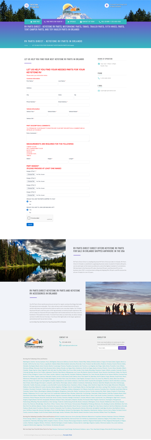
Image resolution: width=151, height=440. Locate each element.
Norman (97, 374)
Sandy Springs (76, 395)
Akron (48, 389)
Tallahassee (31, 393)
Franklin (32, 385)
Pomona (63, 366)
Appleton (58, 387)
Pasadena (69, 366)
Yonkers (44, 406)
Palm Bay (110, 393)
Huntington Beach (34, 366)
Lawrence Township (100, 389)
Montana (25, 368)
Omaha (54, 376)
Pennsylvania (76, 404)
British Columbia (60, 416)
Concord (122, 397)
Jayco (88, 429)
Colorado (119, 370)
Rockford (94, 385)
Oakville (53, 423)
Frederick (60, 402)
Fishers (36, 391)
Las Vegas (69, 368)
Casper (103, 370)
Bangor (36, 412)
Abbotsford (91, 416)
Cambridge (103, 408)
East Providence (66, 408)
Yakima (89, 361)
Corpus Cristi (42, 374)
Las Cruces (77, 372)
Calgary (39, 418)
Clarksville (26, 385)
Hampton (74, 399)
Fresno (42, 364)
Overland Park (122, 374)
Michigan (64, 387)
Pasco (47, 361)
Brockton (109, 408)
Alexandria (68, 399)
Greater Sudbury (68, 423)
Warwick (46, 408)
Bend (122, 361)
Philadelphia (84, 404)
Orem (83, 370)
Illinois (80, 385)
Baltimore (46, 402)
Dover (97, 402)
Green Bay (32, 387)
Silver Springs (53, 402)
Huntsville (70, 391)
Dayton (53, 389)
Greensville (49, 397)
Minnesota (26, 378)
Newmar (54, 429)
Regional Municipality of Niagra (116, 420)
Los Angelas (91, 366)
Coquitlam (98, 416)
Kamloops (110, 416)
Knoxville (113, 383)
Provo (71, 370)
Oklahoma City (86, 374)
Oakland (54, 364)
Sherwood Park (74, 418)
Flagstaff (44, 370)
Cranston (52, 408)
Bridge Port (92, 406)
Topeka (37, 376)
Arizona (99, 368)
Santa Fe (90, 372)
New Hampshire (85, 410)
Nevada (63, 368)
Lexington (44, 385)
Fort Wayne (83, 389)
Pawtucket (58, 408)
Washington (26, 361)
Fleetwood (61, 429)
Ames (111, 378)
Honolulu (96, 412)
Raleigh (70, 397)
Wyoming (92, 370)
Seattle (33, 361)
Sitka (71, 412)
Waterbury (118, 406)
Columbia (52, 380)
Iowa (66, 378)
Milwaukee (122, 385)
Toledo (44, 389)
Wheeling (33, 402)
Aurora (36, 372)
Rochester (50, 406)
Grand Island (65, 376)
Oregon (103, 361)
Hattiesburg (88, 383)
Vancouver (60, 361)
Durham (83, 397)
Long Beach (47, 364)
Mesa (114, 368)
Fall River (29, 410)
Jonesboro (106, 380)
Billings (31, 368)
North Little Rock (115, 380)
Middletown (108, 402)
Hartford (112, 406)
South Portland (43, 412)
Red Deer (51, 418)
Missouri (25, 380)
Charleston (110, 395)
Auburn (98, 361)
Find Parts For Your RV (54, 22)
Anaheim (66, 364)
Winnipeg (40, 420)
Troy (122, 387)
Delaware (85, 402)
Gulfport (75, 383)
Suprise (35, 370)
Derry (110, 410)
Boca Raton (33, 395)
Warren (83, 387)
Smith (86, 380)
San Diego (99, 366)
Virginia (25, 399)
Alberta (34, 418)
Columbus (26, 389)
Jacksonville (98, 391)
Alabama (49, 391)
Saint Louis (39, 380)
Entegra (102, 429)
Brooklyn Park (61, 378)
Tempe (31, 370)
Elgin (110, 385)
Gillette (108, 370)
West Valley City (64, 370)
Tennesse (95, 383)
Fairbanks (67, 412)
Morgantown (117, 399)
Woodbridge (39, 404)
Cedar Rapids (80, 378)
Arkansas (75, 380)
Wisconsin (115, 385)
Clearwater (94, 393)
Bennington (76, 410)
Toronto (60, 420)
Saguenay (39, 425)
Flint (108, 387)
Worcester (89, 408)
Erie (102, 404)
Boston (83, 408)
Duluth (46, 378)
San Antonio (111, 372)
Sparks (95, 368)
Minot (124, 376)
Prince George (27, 418)
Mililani (101, 412)
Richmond (52, 399)
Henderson (79, 368)
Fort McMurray (84, 418)
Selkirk (45, 420)
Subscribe (122, 348)
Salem (113, 361)
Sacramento (75, 366)
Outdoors (83, 429)
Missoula (36, 368)
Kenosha (48, 387)
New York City (27, 406)
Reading (106, 404)
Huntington (109, 399)
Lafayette (49, 383)
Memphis (107, 383)
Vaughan (36, 423)
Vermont (41, 410)
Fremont (88, 364)
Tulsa (92, 374)
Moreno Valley (121, 364)
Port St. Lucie (39, 393)
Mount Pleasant (34, 397)
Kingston (92, 423)
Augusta (58, 395)
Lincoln (58, 376)
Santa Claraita (44, 366)
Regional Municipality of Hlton (98, 420)
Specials (73, 22)
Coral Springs (87, 393)
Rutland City (69, 410)
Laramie (113, 370)
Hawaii (81, 412)
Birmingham (55, 391)
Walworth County (40, 387)
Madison (25, 387)
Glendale (25, 366)
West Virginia (94, 399)
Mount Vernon (76, 406)
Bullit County (57, 385)
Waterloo (106, 378)
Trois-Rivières (47, 425)
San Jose (36, 364)
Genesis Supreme (118, 429)
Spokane (42, 361)
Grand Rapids (77, 387)
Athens (69, 395)
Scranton (111, 404)
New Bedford (116, 408)
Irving (62, 374)
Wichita (115, 374)
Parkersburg (26, 402)
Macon (88, 395)
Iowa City (100, 378)
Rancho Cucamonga (54, 366)
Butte (54, 368)
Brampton (79, 420)
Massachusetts (76, 408)
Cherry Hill (64, 404)
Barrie (80, 423)
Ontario (55, 420)
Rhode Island (32, 408)
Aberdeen (93, 376)
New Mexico (62, 372)
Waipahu (113, 412)
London (25, 423)
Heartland (96, 429)
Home (26, 45)
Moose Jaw (120, 418)
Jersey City (26, 404)
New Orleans (27, 383)
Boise (107, 366)
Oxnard (114, 364)
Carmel (31, 391)
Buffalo (34, 406)
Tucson (110, 368)
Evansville (91, 389)
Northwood (76, 429)
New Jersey (115, 402)
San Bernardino (95, 364)
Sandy (86, 370)
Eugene (118, 361)
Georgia (48, 395)
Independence (60, 380)
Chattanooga (120, 383)
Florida (92, 391)
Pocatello (113, 366)
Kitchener (48, 423)
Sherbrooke (32, 425)
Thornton (55, 372)
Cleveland (32, 389)
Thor (91, 429)
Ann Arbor (99, 387)
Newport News (60, 399)
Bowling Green (66, 385)
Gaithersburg (68, 402)
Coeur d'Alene (120, 366)
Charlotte (65, 397)
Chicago (84, 385)
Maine (114, 410)
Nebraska (48, 376)
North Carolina (57, 397)
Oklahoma (79, 374)
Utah (48, 370)
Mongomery (63, 391)
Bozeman (49, 368)
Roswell (95, 372)
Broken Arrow (104, 374)
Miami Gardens (102, 393)
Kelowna (104, 416)
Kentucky (37, 385)
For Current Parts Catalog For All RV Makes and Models (118, 5)
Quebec (97, 423)
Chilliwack (121, 416)
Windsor (41, 423)
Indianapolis (76, 389)
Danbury (25, 408)
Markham (30, 423)
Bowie (80, 402)
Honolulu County (88, 412)
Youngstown (64, 389)
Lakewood (49, 372)
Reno (73, 368)
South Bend (119, 389)
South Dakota (73, 376)
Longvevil (26, 425)
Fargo (107, 376)
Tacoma (37, 361)
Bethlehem (118, 404)
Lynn (24, 410)
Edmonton (45, 418)
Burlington (47, 410)
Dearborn (113, 387)
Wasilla (76, 412)
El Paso (29, 374)
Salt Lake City (55, 370)
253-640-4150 (66, 342)
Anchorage (56, 412)
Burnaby (78, 416)
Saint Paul (40, 378)
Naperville (101, 385)
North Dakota (101, 376)
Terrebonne (55, 425)
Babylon (39, 406)
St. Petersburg (120, 391)
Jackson (70, 383)
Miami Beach (41, 395)
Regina (106, 418)
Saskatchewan (93, 418)
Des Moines (72, 378)
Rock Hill (42, 397)
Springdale (99, 380)
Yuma (39, 370)
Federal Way (82, 361)
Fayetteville (92, 380)
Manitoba (34, 420)
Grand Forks (118, 376)
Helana (58, 368)
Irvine (83, 364)
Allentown (97, 404)
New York (124, 404)
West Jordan (77, 370)
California (31, 364)
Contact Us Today (88, 22)
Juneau (62, 412)
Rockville (75, 402)
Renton (76, 361)
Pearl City (107, 412)
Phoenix (104, 368)
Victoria (115, 416)
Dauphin (50, 420)
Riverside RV (109, 429)
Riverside (79, 364)
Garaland (72, 374)
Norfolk (39, 399)
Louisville (50, 385)
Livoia (119, 387)
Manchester (93, 410)
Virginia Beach (32, 399)
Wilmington (109, 397)
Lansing (104, 387)
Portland (108, 361)
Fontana (109, 364)
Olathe (32, 376)
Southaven (81, 383)
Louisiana (123, 380)
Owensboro (74, 385)
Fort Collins (41, 372)
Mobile (76, 391)
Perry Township (110, 389)
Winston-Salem (90, 397)
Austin (25, 374)
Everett (71, 361)
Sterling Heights (91, 387)
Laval (115, 423)
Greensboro (76, 397)
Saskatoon (101, 418)
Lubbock (57, 374)
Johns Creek (93, 395)
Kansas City (26, 376)
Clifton (53, 404)
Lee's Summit (68, 380)
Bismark (112, 376)
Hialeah (25, 393)
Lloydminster (27, 420)
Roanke (80, 399)
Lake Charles (56, 383)
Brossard (61, 425)
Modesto (103, 364)
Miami (104, 391)
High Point (117, 397)
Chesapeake (45, 399)
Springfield (46, 380)
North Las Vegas (87, 368)
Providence (40, 408)
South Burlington (60, 410)
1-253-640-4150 (105, 78)
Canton (57, 389)
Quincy (123, 408)
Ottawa (66, 420)
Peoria (106, 385)
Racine (53, 387)
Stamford (106, 406)
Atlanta (53, 395)
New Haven (99, 406)
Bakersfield (60, 364)
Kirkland (93, 361)
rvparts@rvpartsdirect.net (108, 90)
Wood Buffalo (65, 418)
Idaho (104, 366)
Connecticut (84, 406)
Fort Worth (123, 372)
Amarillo (66, 374)
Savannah (64, 395)
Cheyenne (98, 370)
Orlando (113, 391)
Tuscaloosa (81, 391)
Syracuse (56, 406)
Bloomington (52, 378)
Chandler (25, 370)
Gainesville (79, 393)
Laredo (53, 374)
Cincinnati (38, 389)
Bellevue (66, 361)
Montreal (103, 423)
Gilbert (124, 368)
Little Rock (81, 380)
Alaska (50, 412)
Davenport (88, 378)
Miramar (72, 393)
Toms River (47, 404)
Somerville (35, 410)
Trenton (57, 404)
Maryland (40, 402)
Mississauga (72, 420)
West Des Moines (119, 378)
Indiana (70, 389)
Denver (124, 370)
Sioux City (94, 378)
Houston (105, 372)
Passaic (69, 404)
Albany (61, 406)
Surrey (74, 416)
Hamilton (85, 420)
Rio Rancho (84, 372)
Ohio (125, 387)
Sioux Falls (81, 376)
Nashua (100, 410)
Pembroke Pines (65, 393)
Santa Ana (73, 364)
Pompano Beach (118, 393)
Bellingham (53, 361)
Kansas (111, 374)
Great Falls (43, 368)
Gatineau (120, 423)
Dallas (117, 372)
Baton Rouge (35, 383)
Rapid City (87, 376)
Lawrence (42, 376)
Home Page (36, 22)
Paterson (32, 404)
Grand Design (68, 429)
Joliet (89, 385)
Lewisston (31, 412)
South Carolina (102, 395)
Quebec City (109, 423)
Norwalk (124, 406)
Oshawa (75, 423)
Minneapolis (33, 378)
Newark (102, 402)
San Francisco (84, 366)
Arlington (35, 374)
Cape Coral (47, 393)
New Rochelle (68, 406)
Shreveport (42, 383)
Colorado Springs (28, 372)
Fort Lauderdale (55, 393)
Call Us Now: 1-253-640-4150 (111, 22)
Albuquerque (69, 372)
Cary (104, 397)
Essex (53, 410)
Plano (48, 374)
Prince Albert (113, 418)
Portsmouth (86, 399)
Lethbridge (57, 418)
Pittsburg (91, 404)
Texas (100, 372)
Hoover (87, 391)
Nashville (101, 383)
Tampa (108, 391)
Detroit (70, 387)
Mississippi (64, 383)
